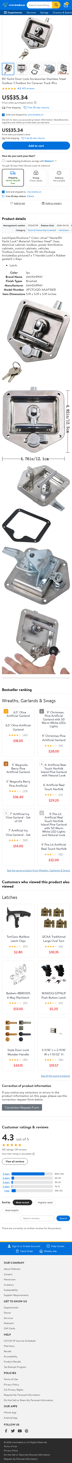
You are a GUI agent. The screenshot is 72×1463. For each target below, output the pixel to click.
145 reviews (28, 88)
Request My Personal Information (22, 1394)
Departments (15, 12)
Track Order (26, 1251)
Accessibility (10, 1356)
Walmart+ (9, 1323)
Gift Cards (9, 1328)
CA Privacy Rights (13, 1389)
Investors (9, 1284)
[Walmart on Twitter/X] (13, 1431)
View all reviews (15, 1161)
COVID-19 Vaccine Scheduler (20, 1340)
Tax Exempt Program (15, 1367)
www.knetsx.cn (36, 114)
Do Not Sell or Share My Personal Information (28, 1400)
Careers (8, 1274)
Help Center (58, 1246)
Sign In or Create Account (26, 1246)
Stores (7, 1312)
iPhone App (10, 1412)
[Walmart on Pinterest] (27, 1431)
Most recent (22, 1202)
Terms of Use (11, 1379)
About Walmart (12, 1269)
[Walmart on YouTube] (20, 1431)
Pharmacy (9, 1346)
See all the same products (55, 1076)
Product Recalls (12, 1361)
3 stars (6, 1182)
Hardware (64, 230)
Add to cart (36, 146)
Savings (44, 12)
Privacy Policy (11, 1384)
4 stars (6, 1178)
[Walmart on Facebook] (6, 1431)
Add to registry (54, 203)
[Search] (56, 5)
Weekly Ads (50, 1251)
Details (30, 196)
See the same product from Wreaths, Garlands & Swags (38, 870)
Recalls (7, 1351)
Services (31, 12)
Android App (10, 1417)
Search (63, 1218)
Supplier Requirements (16, 1295)
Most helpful (12, 1210)
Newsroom (10, 1279)
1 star (7, 1190)
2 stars (6, 1186)
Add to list (19, 203)
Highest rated (45, 1202)
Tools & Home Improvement (42, 230)
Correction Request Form (22, 1107)
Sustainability (11, 1290)
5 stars (6, 1173)
